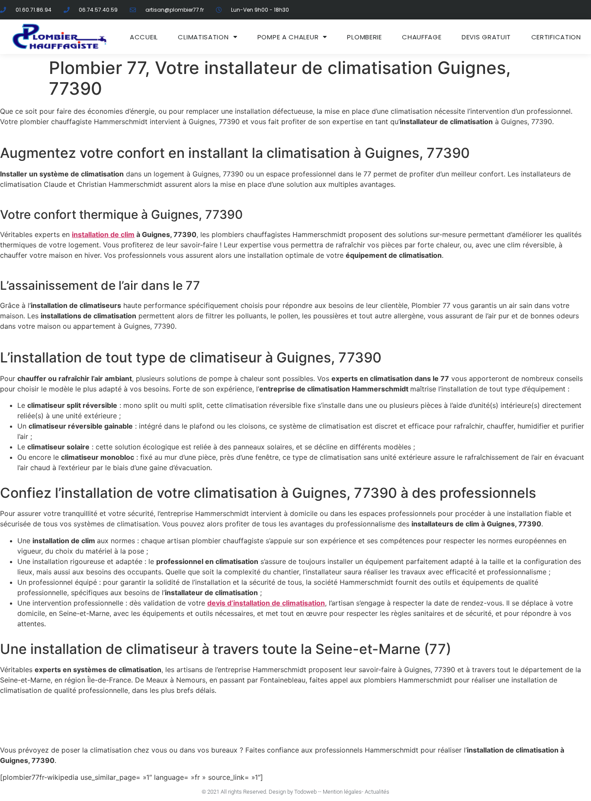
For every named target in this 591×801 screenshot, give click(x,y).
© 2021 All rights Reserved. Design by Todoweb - (261, 791)
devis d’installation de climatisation (266, 603)
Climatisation (203, 37)
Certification (556, 37)
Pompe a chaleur (288, 37)
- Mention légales (341, 791)
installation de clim (103, 234)
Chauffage (421, 37)
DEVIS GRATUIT (486, 37)
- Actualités (375, 791)
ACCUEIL (144, 37)
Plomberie (364, 37)
